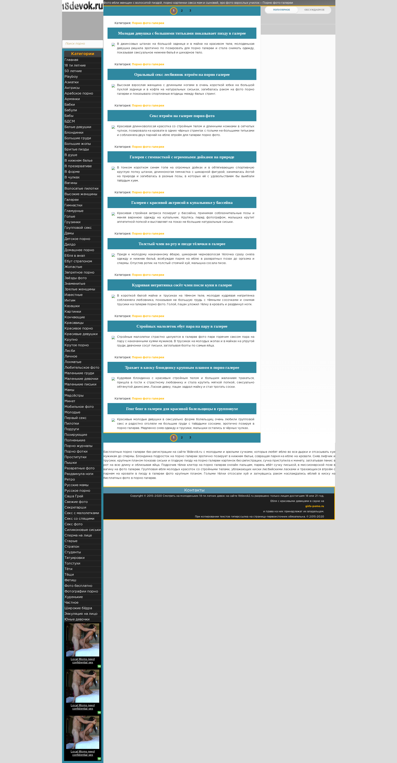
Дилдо (70, 244)
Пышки (71, 462)
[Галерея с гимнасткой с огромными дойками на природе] (113, 174)
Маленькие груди (79, 373)
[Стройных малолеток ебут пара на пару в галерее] (113, 341)
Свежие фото (76, 502)
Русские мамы (76, 485)
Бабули (71, 110)
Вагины (71, 183)
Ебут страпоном (78, 261)
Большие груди (78, 138)
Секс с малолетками (82, 513)
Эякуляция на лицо (81, 613)
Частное (71, 602)
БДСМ (70, 121)
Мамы (69, 390)
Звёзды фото (76, 278)
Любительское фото (82, 367)
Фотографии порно (81, 591)
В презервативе (78, 166)
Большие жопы (78, 143)
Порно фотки (76, 451)
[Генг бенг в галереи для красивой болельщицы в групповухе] (113, 423)
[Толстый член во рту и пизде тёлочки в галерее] (113, 258)
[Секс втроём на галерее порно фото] (113, 130)
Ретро (70, 479)
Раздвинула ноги (79, 474)
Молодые (72, 412)
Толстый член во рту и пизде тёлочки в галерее (182, 243)
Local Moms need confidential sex (83, 660)
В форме (72, 171)
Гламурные (74, 211)
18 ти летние (75, 65)
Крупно (71, 339)
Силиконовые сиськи (83, 530)
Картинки (73, 311)
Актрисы (72, 88)
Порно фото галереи (148, 23)
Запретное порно (79, 272)
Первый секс (75, 418)
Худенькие (74, 597)
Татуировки (75, 558)
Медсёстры (74, 395)
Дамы (69, 233)
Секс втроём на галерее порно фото (182, 115)
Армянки (72, 99)
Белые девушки (78, 127)
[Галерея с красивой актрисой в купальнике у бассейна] (113, 217)
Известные (74, 295)
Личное (71, 356)
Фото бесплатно (78, 585)
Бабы (69, 115)
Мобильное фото (79, 406)
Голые (70, 216)
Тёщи (69, 574)
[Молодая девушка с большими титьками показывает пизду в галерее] (113, 48)
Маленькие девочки (81, 378)
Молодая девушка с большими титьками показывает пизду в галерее (182, 33)
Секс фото (74, 524)
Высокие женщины (81, 194)
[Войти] (81, 25)
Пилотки (72, 423)
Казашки (72, 306)
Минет (70, 401)
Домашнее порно (79, 250)
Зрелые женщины (80, 289)
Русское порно (77, 490)
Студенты (73, 552)
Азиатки (72, 82)
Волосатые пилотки (81, 188)
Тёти (68, 569)
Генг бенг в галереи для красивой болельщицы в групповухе (182, 408)
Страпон (72, 546)
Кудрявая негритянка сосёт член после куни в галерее (182, 285)
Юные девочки (77, 619)
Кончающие (75, 317)
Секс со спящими (79, 518)
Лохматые (73, 362)
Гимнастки (74, 205)
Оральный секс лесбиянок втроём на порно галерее (182, 74)
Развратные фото (80, 468)
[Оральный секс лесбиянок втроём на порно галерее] (113, 89)
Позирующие (76, 434)
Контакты (194, 490)
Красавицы (74, 323)
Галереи (72, 199)
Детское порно (77, 239)
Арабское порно (79, 93)
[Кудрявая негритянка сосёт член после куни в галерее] (113, 300)
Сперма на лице (78, 535)
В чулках (72, 177)
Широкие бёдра (78, 608)
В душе (71, 155)
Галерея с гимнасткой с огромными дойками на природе (182, 157)
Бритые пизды (77, 149)
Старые (71, 541)
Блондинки (74, 132)
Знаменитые (75, 283)
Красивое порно (79, 328)
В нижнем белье (78, 160)
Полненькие (75, 440)
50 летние (73, 71)
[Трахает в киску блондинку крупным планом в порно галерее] (113, 382)
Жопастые (73, 267)
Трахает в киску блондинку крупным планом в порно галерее (182, 367)
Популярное (281, 10)
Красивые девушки (81, 334)
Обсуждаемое (314, 10)
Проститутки (75, 457)
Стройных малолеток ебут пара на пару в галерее (181, 326)
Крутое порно (77, 345)
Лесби (70, 350)
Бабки (70, 104)
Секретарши (75, 507)
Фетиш (70, 580)
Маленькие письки (80, 384)
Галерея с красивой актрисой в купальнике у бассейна (181, 202)
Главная (71, 60)
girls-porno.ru (314, 506)
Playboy (71, 76)
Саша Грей (74, 496)
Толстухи (72, 563)
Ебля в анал (75, 255)
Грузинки (72, 222)
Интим (70, 300)
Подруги (72, 429)
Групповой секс (78, 227)
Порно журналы (78, 446)
